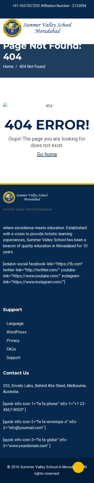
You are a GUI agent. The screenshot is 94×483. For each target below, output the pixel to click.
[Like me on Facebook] (39, 13)
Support (13, 357)
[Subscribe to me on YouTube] (45, 13)
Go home (47, 154)
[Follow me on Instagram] (52, 13)
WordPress (17, 332)
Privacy (13, 340)
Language (15, 323)
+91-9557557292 (26, 6)
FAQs (11, 349)
